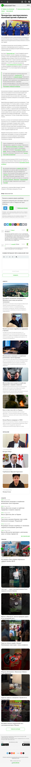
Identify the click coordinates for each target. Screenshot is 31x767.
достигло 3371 (18, 75)
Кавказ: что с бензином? (8, 9)
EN (4, 1)
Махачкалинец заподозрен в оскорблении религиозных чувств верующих (14, 356)
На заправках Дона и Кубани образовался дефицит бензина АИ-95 (13, 560)
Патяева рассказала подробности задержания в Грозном (15, 329)
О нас (2, 742)
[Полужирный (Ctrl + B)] (4, 257)
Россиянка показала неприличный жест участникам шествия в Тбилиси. (12, 724)
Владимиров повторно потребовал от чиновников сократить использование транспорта (15, 526)
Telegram (6, 174)
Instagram (10, 179)
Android (19, 168)
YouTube (6, 182)
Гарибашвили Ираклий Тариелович (13, 472)
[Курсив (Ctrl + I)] (6, 257)
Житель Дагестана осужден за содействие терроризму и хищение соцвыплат (14, 383)
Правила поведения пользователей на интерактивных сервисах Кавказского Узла (15, 758)
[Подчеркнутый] (9, 257)
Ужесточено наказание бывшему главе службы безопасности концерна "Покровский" (14, 520)
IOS (22, 168)
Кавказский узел (11, 53)
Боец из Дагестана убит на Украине (13, 410)
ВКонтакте (16, 179)
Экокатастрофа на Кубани (23, 9)
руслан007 (13, 244)
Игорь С (12, 230)
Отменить (15, 275)
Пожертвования (26, 742)
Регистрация (15, 271)
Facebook (5, 179)
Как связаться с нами (13, 742)
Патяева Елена (7, 492)
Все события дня (25, 536)
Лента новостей (9, 11)
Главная (3, 11)
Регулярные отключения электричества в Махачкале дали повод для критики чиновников (14, 300)
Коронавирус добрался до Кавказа (11, 86)
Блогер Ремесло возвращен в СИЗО (12, 420)
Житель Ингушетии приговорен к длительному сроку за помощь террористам (14, 533)
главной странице (18, 76)
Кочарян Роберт (7, 451)
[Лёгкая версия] (7, 1)
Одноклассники (24, 179)
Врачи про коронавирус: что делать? (14, 146)
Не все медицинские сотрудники (14, 64)
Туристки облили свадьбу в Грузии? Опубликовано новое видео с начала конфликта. (14, 644)
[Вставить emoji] (16, 257)
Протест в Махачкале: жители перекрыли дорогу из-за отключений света (14, 617)
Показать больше (15, 729)
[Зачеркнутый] (12, 257)
